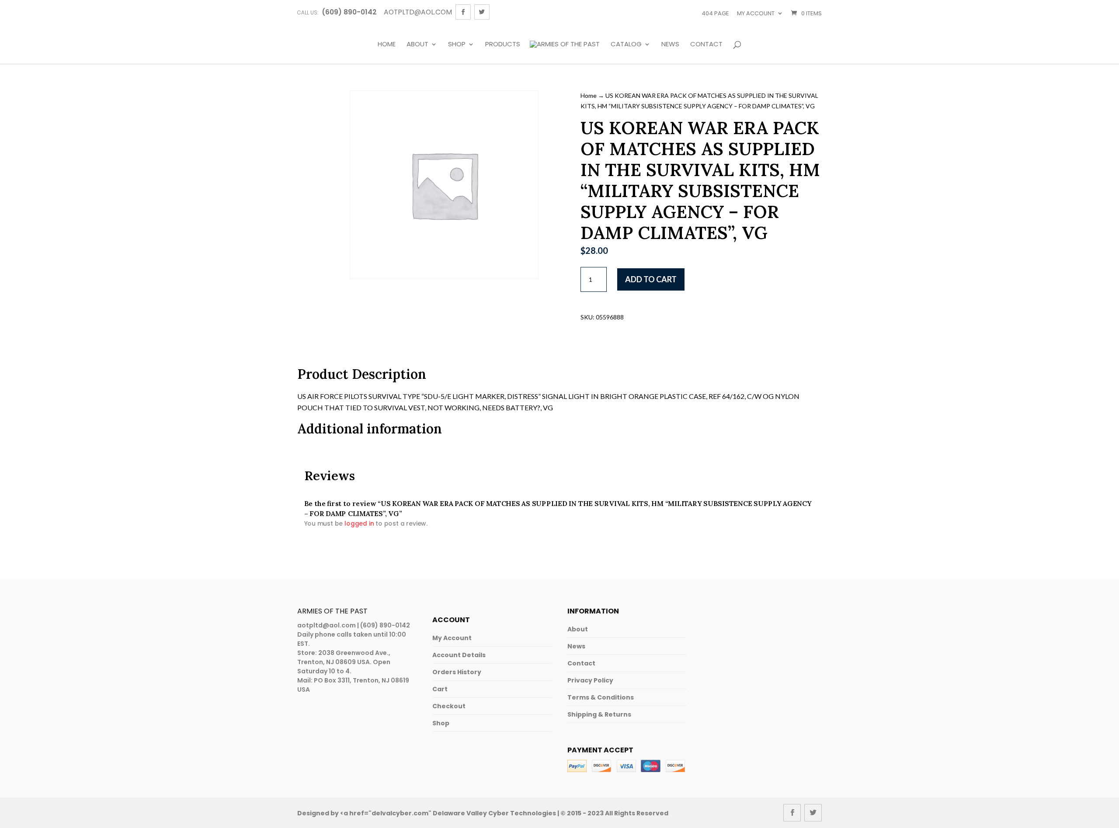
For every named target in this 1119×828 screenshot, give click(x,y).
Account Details (459, 655)
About (417, 45)
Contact (706, 45)
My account (756, 13)
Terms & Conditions (600, 697)
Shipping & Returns (599, 714)
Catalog (626, 45)
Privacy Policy (590, 680)
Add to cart (651, 279)
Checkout (449, 706)
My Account (452, 638)
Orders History (456, 672)
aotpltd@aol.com (326, 625)
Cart (440, 689)
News (670, 45)
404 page (715, 13)
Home (387, 45)
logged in (359, 523)
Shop (457, 45)
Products (502, 45)
